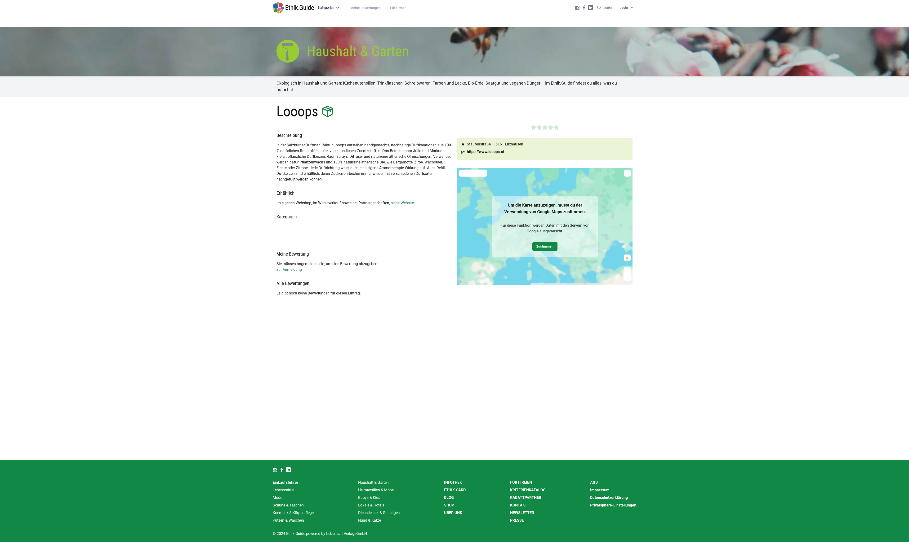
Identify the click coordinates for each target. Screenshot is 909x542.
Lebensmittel (283, 490)
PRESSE (517, 520)
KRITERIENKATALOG (528, 490)
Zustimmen (544, 246)
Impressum (600, 490)
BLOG (449, 497)
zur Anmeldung (289, 269)
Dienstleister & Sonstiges (379, 512)
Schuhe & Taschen (288, 505)
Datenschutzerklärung (609, 497)
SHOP (449, 505)
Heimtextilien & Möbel (376, 490)
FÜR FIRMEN (521, 482)
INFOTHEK (453, 482)
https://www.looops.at (485, 151)
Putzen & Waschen (288, 520)
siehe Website (402, 203)
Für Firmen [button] (398, 8)
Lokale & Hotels (371, 505)
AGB (594, 482)
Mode (277, 497)
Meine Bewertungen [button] (365, 8)
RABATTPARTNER (525, 497)
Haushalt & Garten (373, 482)
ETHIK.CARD (455, 490)
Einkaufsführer (285, 482)
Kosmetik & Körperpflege (293, 512)
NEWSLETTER (522, 512)
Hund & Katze (369, 520)
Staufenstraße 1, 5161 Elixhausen (495, 144)
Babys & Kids (369, 497)
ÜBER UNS (453, 512)
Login (623, 7)
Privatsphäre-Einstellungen (613, 505)
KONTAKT (518, 505)
